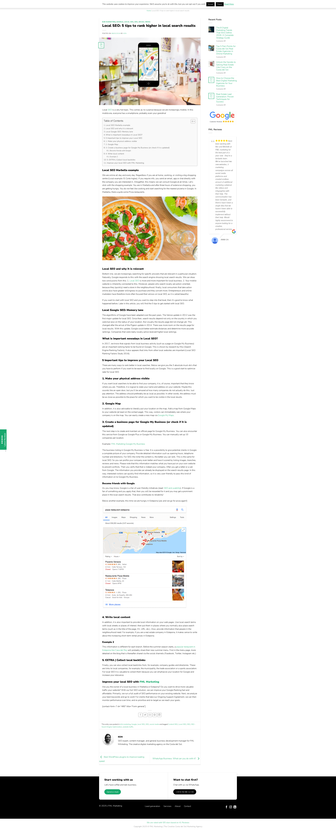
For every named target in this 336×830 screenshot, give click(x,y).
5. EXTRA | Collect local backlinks (121, 159)
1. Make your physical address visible (121, 141)
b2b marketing (109, 22)
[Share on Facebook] (140, 715)
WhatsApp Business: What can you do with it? (174, 758)
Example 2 (114, 157)
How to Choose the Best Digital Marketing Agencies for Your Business (226, 82)
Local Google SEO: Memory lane (119, 131)
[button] (8, 822)
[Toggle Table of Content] (192, 121)
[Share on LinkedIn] (159, 715)
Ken (124, 33)
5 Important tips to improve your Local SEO (124, 138)
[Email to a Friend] (150, 715)
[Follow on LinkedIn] (234, 807)
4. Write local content (115, 153)
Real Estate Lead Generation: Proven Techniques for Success (225, 98)
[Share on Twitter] (145, 715)
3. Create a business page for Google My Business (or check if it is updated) (137, 147)
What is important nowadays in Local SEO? (124, 134)
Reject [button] (219, 4)
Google (119, 22)
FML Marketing (149, 682)
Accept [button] (210, 4)
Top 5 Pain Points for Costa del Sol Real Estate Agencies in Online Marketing (226, 50)
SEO (136, 22)
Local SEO (134, 280)
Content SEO (173, 724)
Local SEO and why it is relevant (119, 128)
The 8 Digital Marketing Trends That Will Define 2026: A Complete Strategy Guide (224, 33)
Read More (229, 4)
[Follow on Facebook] (226, 807)
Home (149, 11)
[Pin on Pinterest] (155, 715)
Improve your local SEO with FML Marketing (125, 163)
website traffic (128, 727)
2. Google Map (112, 144)
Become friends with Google (120, 150)
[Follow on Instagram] (230, 807)
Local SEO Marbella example (118, 125)
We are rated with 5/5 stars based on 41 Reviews (168, 822)
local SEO (128, 22)
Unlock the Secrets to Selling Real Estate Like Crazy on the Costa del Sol (226, 66)
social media (145, 22)
